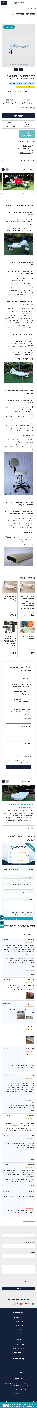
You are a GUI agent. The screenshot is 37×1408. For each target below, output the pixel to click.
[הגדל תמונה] (30, 968)
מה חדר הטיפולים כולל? (22, 678)
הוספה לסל (18, 116)
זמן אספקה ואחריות (27, 160)
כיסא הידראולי (26, 150)
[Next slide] (16, 69)
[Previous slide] (21, 69)
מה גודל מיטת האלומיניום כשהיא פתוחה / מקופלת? (21, 685)
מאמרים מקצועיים (18, 1349)
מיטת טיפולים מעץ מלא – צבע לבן (10, 598)
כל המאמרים (30, 828)
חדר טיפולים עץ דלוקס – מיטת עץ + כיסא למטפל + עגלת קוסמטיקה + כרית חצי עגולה (27, 602)
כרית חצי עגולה (25, 153)
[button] (18, 91)
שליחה (18, 767)
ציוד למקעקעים (18, 1317)
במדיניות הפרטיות (15, 1404)
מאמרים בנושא (27, 136)
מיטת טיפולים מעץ (24, 148)
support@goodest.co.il (18, 1389)
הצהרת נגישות (18, 1372)
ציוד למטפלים (20, 13)
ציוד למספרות (18, 1321)
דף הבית (32, 13)
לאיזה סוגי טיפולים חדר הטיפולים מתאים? (22, 700)
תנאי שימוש (18, 1364)
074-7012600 (18, 1393)
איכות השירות (18, 1353)
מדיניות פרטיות (18, 1368)
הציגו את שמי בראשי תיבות (11, 870)
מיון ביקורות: (31, 931)
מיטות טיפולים (18, 1329)
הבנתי (5, 1406)
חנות (27, 13)
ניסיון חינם (27, 146)
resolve (10, 1402)
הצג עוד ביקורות (29, 1220)
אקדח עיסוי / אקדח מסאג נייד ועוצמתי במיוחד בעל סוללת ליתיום (10, 641)
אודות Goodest (18, 1345)
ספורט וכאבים (18, 1333)
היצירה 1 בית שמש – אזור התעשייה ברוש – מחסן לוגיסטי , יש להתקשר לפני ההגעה (18, 1384)
